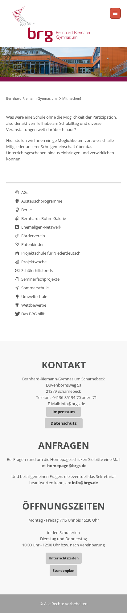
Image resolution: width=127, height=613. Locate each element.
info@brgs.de (73, 403)
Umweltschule (34, 296)
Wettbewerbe (33, 305)
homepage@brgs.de (67, 465)
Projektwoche (34, 262)
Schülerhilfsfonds (37, 270)
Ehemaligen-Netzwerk (41, 227)
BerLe (26, 209)
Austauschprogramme (41, 201)
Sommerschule (35, 288)
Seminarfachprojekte (40, 279)
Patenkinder (32, 244)
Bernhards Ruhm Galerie (43, 218)
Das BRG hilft (33, 314)
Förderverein (33, 236)
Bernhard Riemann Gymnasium (31, 98)
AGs (24, 192)
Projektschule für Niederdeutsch (50, 253)
